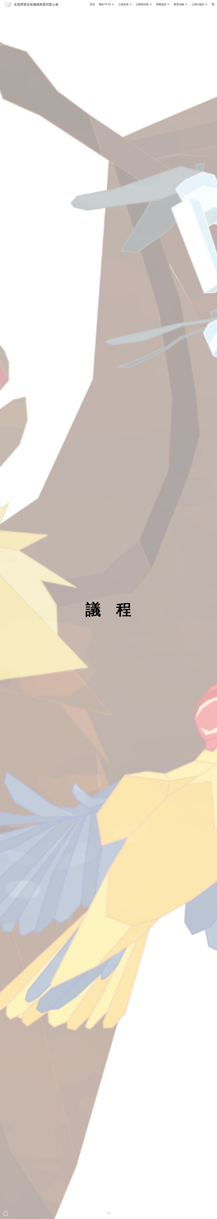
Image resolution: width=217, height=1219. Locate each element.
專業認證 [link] (161, 4)
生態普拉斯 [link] (142, 4)
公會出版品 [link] (197, 4)
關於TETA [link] (105, 4)
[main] (108, 609)
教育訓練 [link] (179, 4)
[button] (213, 4)
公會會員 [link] (123, 4)
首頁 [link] (92, 4)
